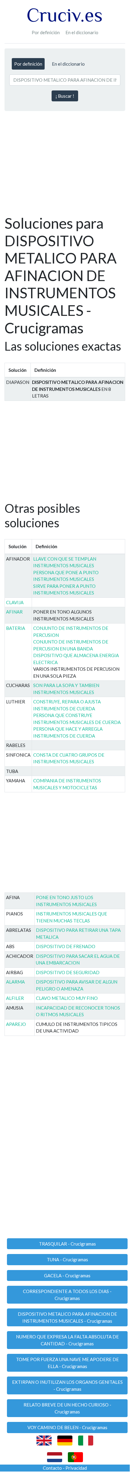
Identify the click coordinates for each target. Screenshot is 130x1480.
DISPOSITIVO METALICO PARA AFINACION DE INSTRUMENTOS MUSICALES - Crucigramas (67, 1317)
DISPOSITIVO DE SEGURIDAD (68, 972)
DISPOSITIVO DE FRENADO (65, 946)
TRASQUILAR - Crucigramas (67, 1243)
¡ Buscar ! (64, 96)
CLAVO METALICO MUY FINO (67, 998)
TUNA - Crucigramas (67, 1259)
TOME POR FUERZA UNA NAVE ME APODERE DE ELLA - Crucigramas (67, 1363)
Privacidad (76, 1468)
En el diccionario (81, 32)
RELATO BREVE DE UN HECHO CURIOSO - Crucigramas (67, 1408)
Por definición (46, 32)
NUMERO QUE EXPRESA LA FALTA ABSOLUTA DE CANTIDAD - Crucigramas (67, 1340)
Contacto (52, 1468)
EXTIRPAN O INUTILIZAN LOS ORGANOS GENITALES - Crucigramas (67, 1385)
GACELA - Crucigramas (67, 1275)
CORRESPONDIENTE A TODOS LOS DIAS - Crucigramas (67, 1294)
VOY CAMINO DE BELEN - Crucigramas (67, 1427)
